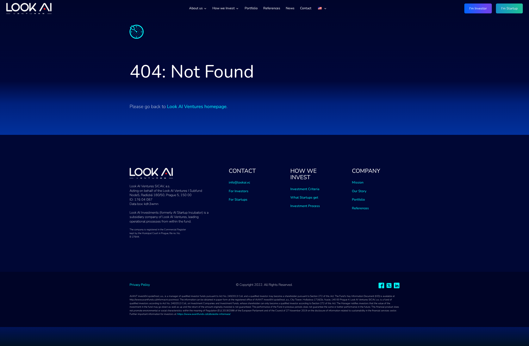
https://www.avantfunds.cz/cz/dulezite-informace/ (203, 314)
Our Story (359, 191)
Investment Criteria (304, 189)
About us (196, 8)
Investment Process (305, 206)
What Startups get (304, 197)
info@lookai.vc (239, 182)
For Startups (238, 200)
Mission (357, 182)
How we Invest (223, 8)
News (290, 8)
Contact (305, 8)
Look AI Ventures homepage (196, 106)
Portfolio (251, 8)
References (271, 8)
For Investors (238, 191)
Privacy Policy (140, 285)
